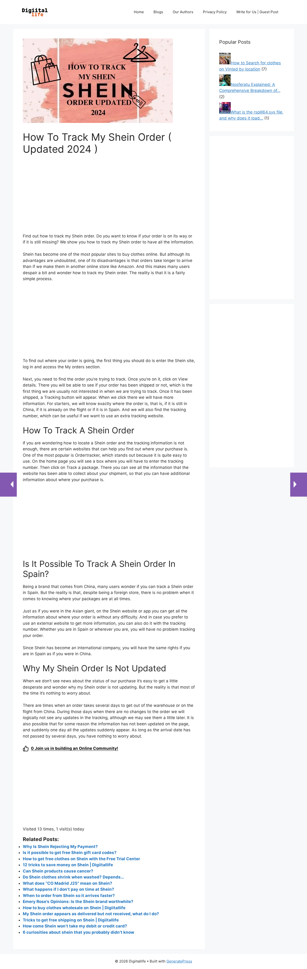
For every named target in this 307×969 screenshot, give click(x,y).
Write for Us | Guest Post (257, 12)
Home (139, 12)
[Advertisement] (109, 197)
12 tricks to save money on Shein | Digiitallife (68, 864)
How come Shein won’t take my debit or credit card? (75, 926)
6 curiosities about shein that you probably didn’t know (78, 932)
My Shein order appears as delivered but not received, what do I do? (91, 913)
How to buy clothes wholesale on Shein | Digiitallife (74, 907)
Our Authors (183, 12)
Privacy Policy (215, 12)
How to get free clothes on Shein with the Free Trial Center (81, 858)
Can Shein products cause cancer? (58, 871)
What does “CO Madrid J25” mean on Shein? (67, 883)
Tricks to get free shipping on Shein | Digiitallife (71, 920)
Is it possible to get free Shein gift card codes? (70, 852)
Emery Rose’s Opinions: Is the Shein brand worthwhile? (78, 901)
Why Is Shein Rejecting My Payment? (60, 846)
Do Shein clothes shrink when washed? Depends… (73, 877)
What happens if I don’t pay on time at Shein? (68, 889)
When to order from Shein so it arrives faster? (69, 895)
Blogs (158, 12)
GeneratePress (179, 961)
